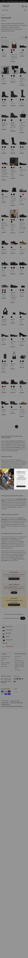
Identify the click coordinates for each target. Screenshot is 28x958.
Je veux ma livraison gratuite (21, 486)
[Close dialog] (27, 469)
